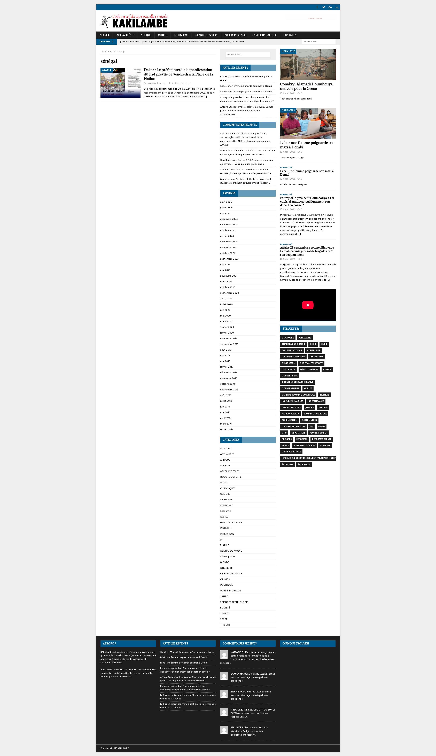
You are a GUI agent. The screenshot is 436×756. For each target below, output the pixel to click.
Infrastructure (291, 407)
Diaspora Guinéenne (293, 356)
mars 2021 (226, 281)
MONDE (162, 35)
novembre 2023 (228, 247)
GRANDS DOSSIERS (206, 35)
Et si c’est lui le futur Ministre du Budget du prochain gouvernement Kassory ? (246, 181)
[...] (299, 234)
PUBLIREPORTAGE (234, 35)
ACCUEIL (105, 35)
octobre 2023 (227, 253)
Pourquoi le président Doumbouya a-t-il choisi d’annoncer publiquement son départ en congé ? (247, 99)
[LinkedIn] (337, 7)
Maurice (224, 179)
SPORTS (224, 613)
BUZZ (223, 482)
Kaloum (323, 407)
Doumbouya (316, 356)
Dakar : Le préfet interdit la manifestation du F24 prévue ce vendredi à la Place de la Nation (178, 74)
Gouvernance (290, 375)
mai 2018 (225, 412)
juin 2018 (225, 406)
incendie (324, 395)
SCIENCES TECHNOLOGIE (234, 602)
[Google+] (330, 7)
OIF (312, 426)
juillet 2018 (226, 401)
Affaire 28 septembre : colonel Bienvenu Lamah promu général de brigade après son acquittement (247, 110)
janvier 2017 (226, 429)
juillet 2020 (226, 304)
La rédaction (177, 83)
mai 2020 (225, 316)
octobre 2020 (227, 287)
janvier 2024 (227, 236)
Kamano (224, 133)
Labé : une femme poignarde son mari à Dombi (246, 86)
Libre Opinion (227, 556)
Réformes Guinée (321, 439)
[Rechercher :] (319, 41)
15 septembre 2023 (156, 83)
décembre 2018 (228, 372)
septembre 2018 (229, 389)
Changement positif (293, 344)
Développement (309, 369)
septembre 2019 (229, 344)
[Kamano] (224, 656)
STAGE (223, 619)
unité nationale (291, 451)
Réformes (301, 439)
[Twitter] (324, 7)
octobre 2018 (227, 384)
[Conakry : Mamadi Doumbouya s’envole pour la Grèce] (308, 64)
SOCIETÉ (225, 608)
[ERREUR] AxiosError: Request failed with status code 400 (315, 458)
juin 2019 (225, 355)
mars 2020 (226, 321)
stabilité (325, 445)
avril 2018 (225, 418)
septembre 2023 (229, 259)
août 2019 (225, 350)
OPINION (225, 579)
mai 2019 (225, 361)
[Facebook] (317, 7)
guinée (308, 388)
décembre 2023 (228, 241)
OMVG (321, 426)
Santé (285, 445)
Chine (313, 344)
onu (284, 433)
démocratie (288, 369)
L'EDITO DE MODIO (231, 551)
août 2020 (226, 298)
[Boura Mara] (224, 678)
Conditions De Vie (292, 350)
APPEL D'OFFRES (229, 471)
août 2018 (225, 395)
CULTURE (225, 494)
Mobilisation (289, 420)
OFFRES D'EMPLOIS (231, 573)
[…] (205, 96)
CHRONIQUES (227, 488)
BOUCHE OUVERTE (230, 477)
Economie (225, 511)
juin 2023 (225, 264)
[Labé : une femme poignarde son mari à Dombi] (308, 123)
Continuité (313, 350)
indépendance (316, 401)
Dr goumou (288, 363)
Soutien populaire (304, 445)
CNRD (324, 344)
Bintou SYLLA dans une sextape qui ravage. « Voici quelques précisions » (248, 152)
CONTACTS (290, 35)
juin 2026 (225, 213)
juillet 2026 (226, 207)
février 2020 (227, 327)
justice (309, 407)
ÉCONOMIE (226, 505)
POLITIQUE (226, 585)
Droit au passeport (311, 363)
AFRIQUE (146, 35)
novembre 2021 (228, 276)
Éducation (304, 464)
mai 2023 (225, 270)
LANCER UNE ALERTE (264, 35)
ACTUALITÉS (123, 35)
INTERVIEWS (181, 35)
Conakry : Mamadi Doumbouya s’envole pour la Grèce (306, 86)
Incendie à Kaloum (292, 401)
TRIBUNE (225, 625)
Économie (287, 464)
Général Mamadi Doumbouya (298, 395)
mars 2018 (226, 424)
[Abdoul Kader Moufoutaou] (224, 714)
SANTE (224, 596)
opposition (298, 433)
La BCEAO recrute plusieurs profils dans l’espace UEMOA (245, 171)
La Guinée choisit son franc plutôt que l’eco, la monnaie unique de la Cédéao (188, 696)
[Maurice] (224, 732)
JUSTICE (224, 545)
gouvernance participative (297, 382)
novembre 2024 (229, 224)
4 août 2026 (289, 93)
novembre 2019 (228, 338)
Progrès (287, 439)
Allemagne (305, 338)
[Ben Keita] (224, 696)
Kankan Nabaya (290, 413)
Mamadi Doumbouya (315, 413)
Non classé (226, 568)
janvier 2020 (227, 333)
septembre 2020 (229, 293)
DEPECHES (226, 499)
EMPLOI (224, 517)
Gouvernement (290, 388)
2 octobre (288, 338)
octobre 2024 (227, 230)
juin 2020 (225, 310)
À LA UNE (225, 448)
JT (221, 539)
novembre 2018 (228, 378)
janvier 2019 (226, 367)
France (327, 369)
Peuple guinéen (318, 433)
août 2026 (226, 202)
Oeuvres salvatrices (293, 426)
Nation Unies (309, 420)
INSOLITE (225, 528)
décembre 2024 (229, 219)
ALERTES (225, 465)
